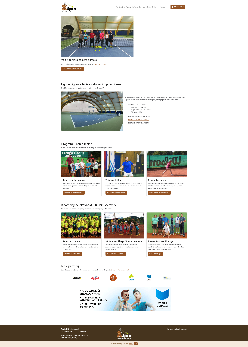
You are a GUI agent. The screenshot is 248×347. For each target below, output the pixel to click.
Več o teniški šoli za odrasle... (72, 69)
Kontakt (162, 7)
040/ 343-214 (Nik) (100, 64)
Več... (131, 344)
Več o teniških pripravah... (72, 254)
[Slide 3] (100, 73)
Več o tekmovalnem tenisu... (116, 193)
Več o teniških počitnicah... (115, 254)
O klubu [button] (154, 7)
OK (136, 344)
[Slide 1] (93, 73)
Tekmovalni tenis (132, 7)
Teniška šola (120, 7)
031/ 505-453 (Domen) (69, 337)
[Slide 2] (97, 73)
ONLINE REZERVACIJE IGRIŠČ (138, 120)
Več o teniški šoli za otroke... (73, 193)
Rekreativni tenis (145, 7)
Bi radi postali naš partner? (120, 270)
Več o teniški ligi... (155, 254)
